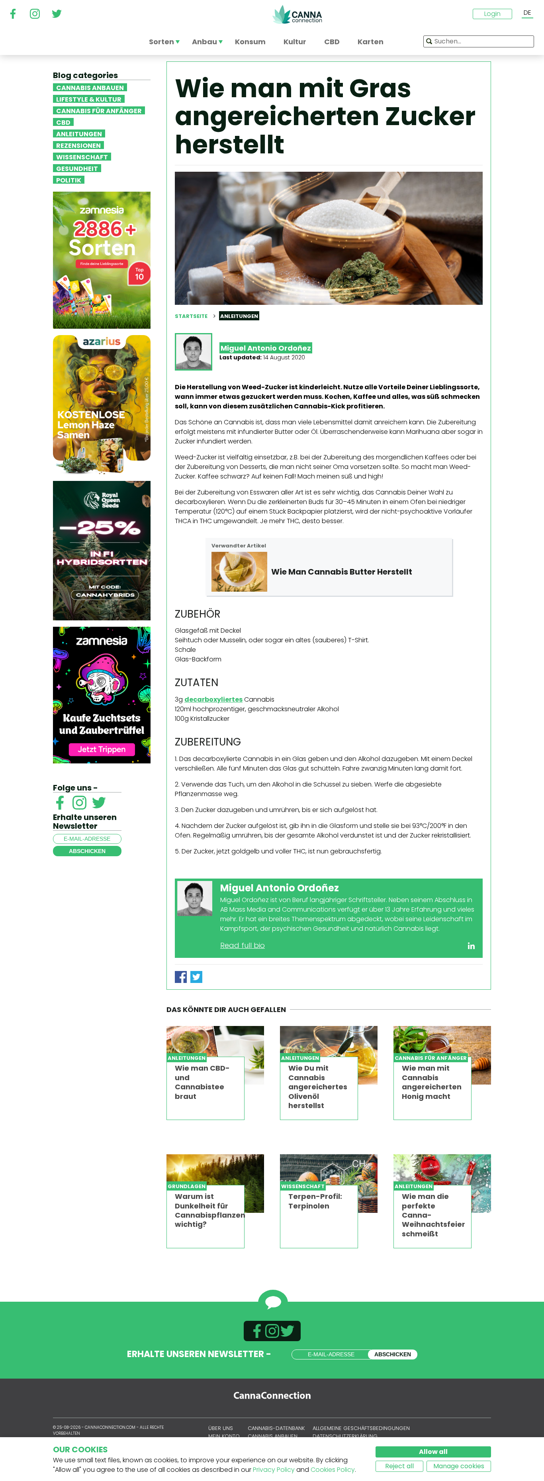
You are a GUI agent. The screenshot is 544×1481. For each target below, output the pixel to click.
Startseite (191, 316)
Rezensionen (78, 145)
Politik (68, 180)
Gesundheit (77, 168)
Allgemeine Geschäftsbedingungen (361, 1428)
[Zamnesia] (102, 259)
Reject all (399, 1466)
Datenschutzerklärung (345, 1436)
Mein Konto (224, 1436)
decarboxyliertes (213, 699)
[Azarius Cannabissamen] (102, 404)
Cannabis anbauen (90, 87)
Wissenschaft (82, 157)
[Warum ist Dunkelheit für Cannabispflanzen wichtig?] (215, 1183)
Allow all (433, 1451)
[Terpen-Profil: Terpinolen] (329, 1183)
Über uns (220, 1428)
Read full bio (242, 945)
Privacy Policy (274, 1469)
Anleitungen (79, 133)
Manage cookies (458, 1466)
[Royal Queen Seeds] (102, 550)
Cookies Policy (333, 1469)
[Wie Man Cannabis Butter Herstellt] (239, 572)
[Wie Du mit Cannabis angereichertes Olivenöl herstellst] (329, 1055)
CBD (63, 122)
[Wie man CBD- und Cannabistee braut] (215, 1055)
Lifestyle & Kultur (88, 99)
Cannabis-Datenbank (276, 1428)
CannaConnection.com (297, 14)
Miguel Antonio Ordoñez (266, 348)
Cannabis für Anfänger (99, 110)
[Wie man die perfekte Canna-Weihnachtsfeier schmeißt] (442, 1183)
